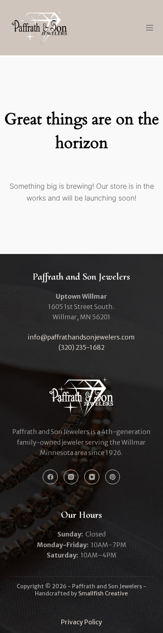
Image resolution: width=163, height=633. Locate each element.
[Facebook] (50, 477)
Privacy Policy (81, 622)
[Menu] (149, 27)
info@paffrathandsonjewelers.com (81, 337)
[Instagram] (71, 477)
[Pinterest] (112, 477)
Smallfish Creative (103, 593)
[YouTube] (91, 477)
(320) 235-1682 (81, 347)
